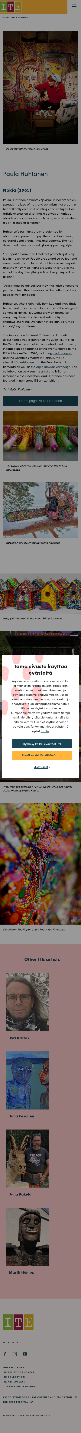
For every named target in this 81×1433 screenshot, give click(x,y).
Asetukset (41, 767)
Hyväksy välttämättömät (39, 755)
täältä (45, 731)
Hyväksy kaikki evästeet (39, 744)
